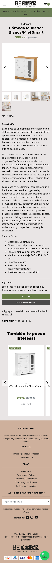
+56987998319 (26, 457)
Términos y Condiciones (26, 482)
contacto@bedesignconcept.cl (26, 453)
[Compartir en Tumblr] (26, 320)
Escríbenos (26, 471)
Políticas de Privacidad (26, 486)
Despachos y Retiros (26, 475)
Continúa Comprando (26, 302)
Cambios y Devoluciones (26, 478)
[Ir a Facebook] (27, 518)
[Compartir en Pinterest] (23, 320)
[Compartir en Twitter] (19, 320)
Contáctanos (26, 296)
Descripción (8, 124)
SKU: (4, 116)
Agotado (7, 282)
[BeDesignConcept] (26, 4)
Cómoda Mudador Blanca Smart (26, 386)
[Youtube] (36, 518)
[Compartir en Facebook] (16, 320)
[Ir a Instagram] (31, 518)
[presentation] (5, 67)
